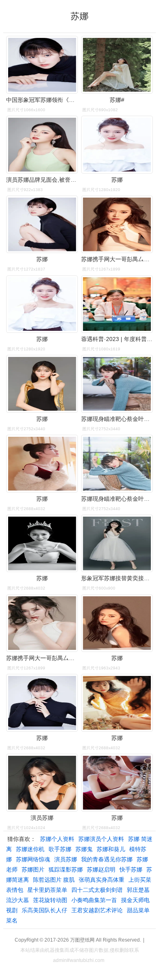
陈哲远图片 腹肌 (54, 879)
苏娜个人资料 (57, 839)
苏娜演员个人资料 (101, 839)
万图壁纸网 (82, 940)
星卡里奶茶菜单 (47, 890)
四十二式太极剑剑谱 (97, 890)
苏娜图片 (33, 869)
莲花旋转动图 (50, 900)
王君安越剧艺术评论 (97, 910)
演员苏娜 (65, 859)
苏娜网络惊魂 (33, 859)
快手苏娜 (130, 869)
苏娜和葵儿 (111, 849)
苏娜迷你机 (30, 849)
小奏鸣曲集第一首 (94, 900)
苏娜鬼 (84, 849)
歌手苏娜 (60, 849)
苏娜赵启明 (101, 869)
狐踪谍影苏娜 (66, 869)
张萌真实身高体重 (101, 879)
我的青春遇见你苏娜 (106, 859)
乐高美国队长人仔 (44, 910)
